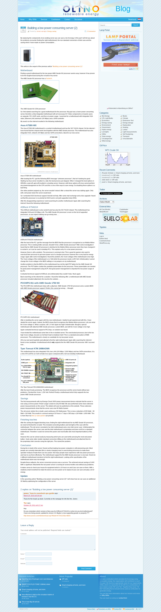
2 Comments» (91, 31)
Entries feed (103, 238)
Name (23, 554)
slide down (105, 180)
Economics (106, 120)
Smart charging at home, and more (128, 173)
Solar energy (106, 136)
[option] (120, 52)
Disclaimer (78, 19)
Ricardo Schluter (107, 173)
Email (23, 559)
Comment (23, 533)
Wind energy (106, 141)
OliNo (104, 134)
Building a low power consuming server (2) (52, 28)
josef (103, 182)
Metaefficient (103, 212)
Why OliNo (32, 19)
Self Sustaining (128, 134)
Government (106, 127)
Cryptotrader (124, 209)
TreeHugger (124, 212)
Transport (126, 136)
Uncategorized (107, 139)
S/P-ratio (116, 175)
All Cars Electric (104, 209)
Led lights (105, 132)
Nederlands (132, 19)
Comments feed (104, 241)
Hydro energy (106, 129)
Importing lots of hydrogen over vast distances (37, 579)
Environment (106, 125)
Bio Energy (106, 116)
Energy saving (51, 31)
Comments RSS (129, 609)
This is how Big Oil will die (30, 602)
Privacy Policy (91, 609)
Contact (67, 19)
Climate (125, 118)
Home (22, 19)
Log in (101, 236)
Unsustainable (128, 139)
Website (23, 563)
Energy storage (128, 123)
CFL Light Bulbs (107, 118)
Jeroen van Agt (41, 31)
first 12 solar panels (38, 416)
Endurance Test (128, 120)
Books (125, 116)
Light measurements (130, 132)
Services (44, 19)
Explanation (127, 125)
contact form (123, 598)
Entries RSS (117, 609)
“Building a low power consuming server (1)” (67, 66)
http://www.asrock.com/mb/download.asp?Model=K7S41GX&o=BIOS (47, 516)
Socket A (49, 78)
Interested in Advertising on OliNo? (121, 108)
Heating (125, 127)
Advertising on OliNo (105, 609)
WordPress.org (104, 243)
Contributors (55, 19)
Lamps (125, 129)
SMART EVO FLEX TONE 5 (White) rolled (36, 584)
